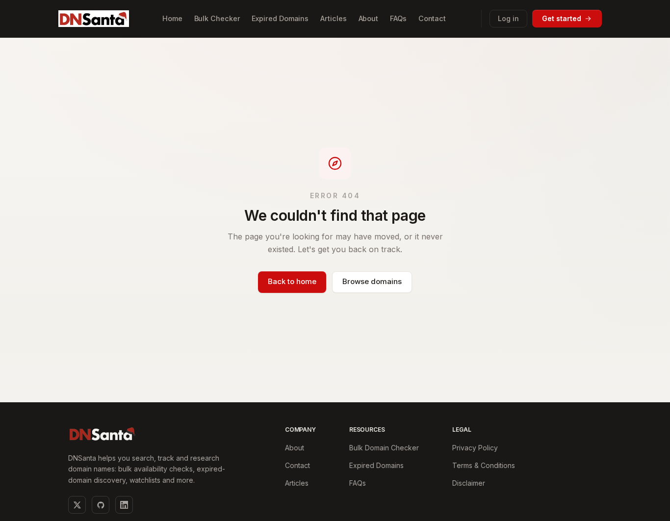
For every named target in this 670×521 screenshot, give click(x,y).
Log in (508, 18)
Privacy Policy (475, 447)
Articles (297, 483)
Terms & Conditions (483, 465)
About (294, 447)
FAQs (357, 483)
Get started (561, 18)
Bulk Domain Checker (384, 447)
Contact (297, 465)
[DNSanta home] (93, 18)
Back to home (292, 281)
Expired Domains (376, 465)
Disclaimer (468, 483)
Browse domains (372, 281)
